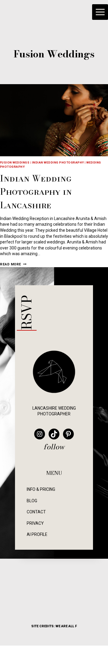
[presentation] (54, 120)
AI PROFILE (37, 534)
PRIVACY (35, 523)
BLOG (32, 500)
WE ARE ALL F (66, 626)
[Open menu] (100, 12)
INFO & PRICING (41, 489)
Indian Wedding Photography (58, 162)
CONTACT (36, 511)
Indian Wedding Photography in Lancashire (36, 191)
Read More (13, 264)
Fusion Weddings (14, 162)
